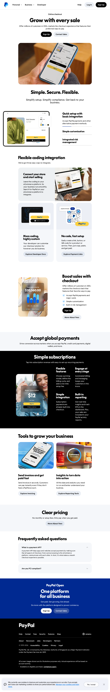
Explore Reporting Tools (68, 493)
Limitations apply (50, 667)
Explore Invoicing (27, 493)
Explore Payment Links (73, 254)
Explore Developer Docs (36, 254)
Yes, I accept (91, 684)
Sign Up (46, 34)
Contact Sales (61, 34)
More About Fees (72, 317)
